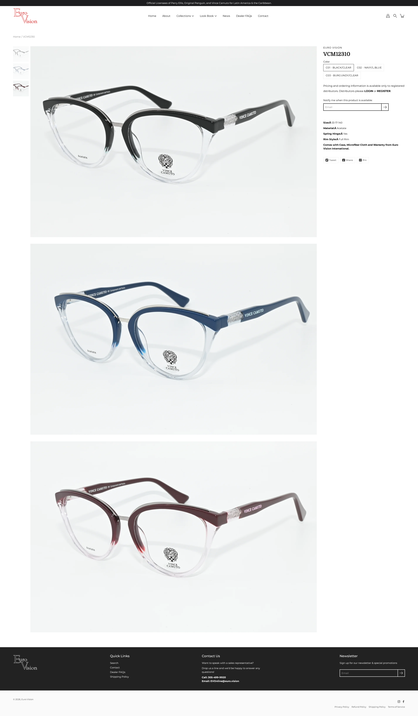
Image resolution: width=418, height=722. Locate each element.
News (226, 15)
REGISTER (384, 91)
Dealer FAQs (244, 15)
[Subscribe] (385, 107)
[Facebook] (403, 701)
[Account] (388, 15)
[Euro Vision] (25, 16)
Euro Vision (27, 699)
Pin (365, 160)
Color (326, 61)
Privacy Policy (342, 707)
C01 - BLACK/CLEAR (338, 67)
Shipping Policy (119, 676)
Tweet (332, 160)
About (166, 15)
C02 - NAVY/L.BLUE (369, 67)
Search (114, 663)
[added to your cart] (402, 15)
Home (152, 15)
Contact (263, 15)
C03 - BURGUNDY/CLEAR (342, 75)
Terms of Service (396, 707)
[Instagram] (398, 701)
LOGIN (368, 91)
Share (349, 160)
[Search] (395, 15)
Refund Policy (359, 707)
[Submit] (401, 673)
